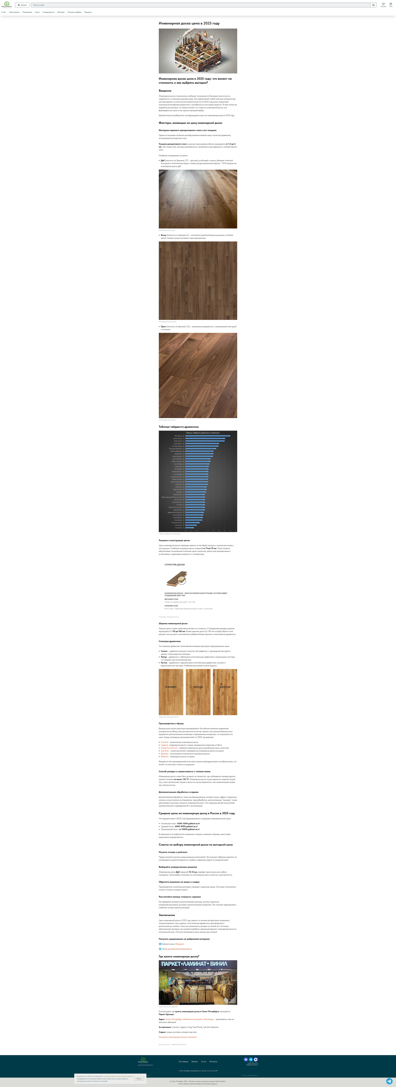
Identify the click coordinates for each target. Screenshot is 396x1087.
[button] (383, 5)
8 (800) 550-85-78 (252, 1065)
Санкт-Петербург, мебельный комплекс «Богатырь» (190, 1019)
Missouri (164, 756)
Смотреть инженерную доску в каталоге (178, 1037)
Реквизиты (88, 12)
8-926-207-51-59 (253, 1063)
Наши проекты (14, 12)
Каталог (195, 1061)
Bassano (164, 753)
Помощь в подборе (74, 12)
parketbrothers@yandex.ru (180, 949)
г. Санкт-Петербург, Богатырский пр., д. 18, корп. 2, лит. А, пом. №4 (198, 1071)
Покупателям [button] (27, 12)
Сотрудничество (48, 12)
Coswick (164, 742)
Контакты (213, 1061)
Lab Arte (165, 750)
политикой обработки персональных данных (118, 1076)
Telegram (180, 944)
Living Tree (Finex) (169, 748)
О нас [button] (4, 12)
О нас (203, 1061)
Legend (164, 745)
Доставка (61, 12)
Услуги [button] (37, 12)
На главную (183, 1061)
